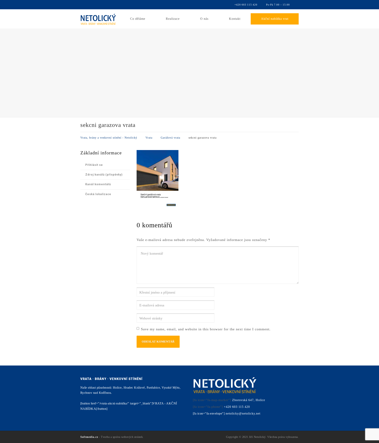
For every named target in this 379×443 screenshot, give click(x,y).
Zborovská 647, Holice (248, 400)
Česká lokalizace (98, 194)
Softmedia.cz (89, 436)
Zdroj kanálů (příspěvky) (104, 174)
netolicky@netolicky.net (243, 413)
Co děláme (137, 18)
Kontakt (234, 18)
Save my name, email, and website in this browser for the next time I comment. (206, 329)
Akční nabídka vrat (274, 18)
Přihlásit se (94, 164)
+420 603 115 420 (237, 406)
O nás (204, 18)
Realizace (173, 18)
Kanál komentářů (98, 184)
